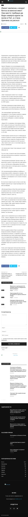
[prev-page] (2, 307)
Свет (2, 5)
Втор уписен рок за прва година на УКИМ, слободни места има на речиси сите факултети (18, 411)
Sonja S (11, 290)
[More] (19, 27)
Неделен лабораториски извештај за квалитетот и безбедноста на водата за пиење (18, 377)
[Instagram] (14, 508)
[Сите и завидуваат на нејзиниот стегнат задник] (5, 451)
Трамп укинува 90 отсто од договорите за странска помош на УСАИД (18, 294)
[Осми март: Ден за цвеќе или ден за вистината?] (5, 395)
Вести (3, 290)
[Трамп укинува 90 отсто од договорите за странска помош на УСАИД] (5, 295)
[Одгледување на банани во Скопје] (5, 437)
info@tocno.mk (18, 499)
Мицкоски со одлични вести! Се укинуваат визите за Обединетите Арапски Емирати (17, 287)
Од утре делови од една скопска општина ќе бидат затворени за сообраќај (17, 418)
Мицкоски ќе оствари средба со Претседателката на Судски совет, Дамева (18, 425)
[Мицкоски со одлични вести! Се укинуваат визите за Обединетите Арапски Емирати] (5, 288)
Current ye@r (4, 347)
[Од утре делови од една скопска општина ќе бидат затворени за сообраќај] (5, 419)
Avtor (11, 304)
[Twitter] (17, 508)
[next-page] (4, 307)
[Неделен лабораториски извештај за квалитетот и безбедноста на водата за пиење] (5, 378)
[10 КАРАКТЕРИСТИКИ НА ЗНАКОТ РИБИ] (5, 444)
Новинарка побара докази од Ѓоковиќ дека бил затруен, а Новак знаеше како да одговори (18, 302)
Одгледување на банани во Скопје (18, 435)
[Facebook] (10, 508)
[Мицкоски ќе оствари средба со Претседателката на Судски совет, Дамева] (5, 426)
